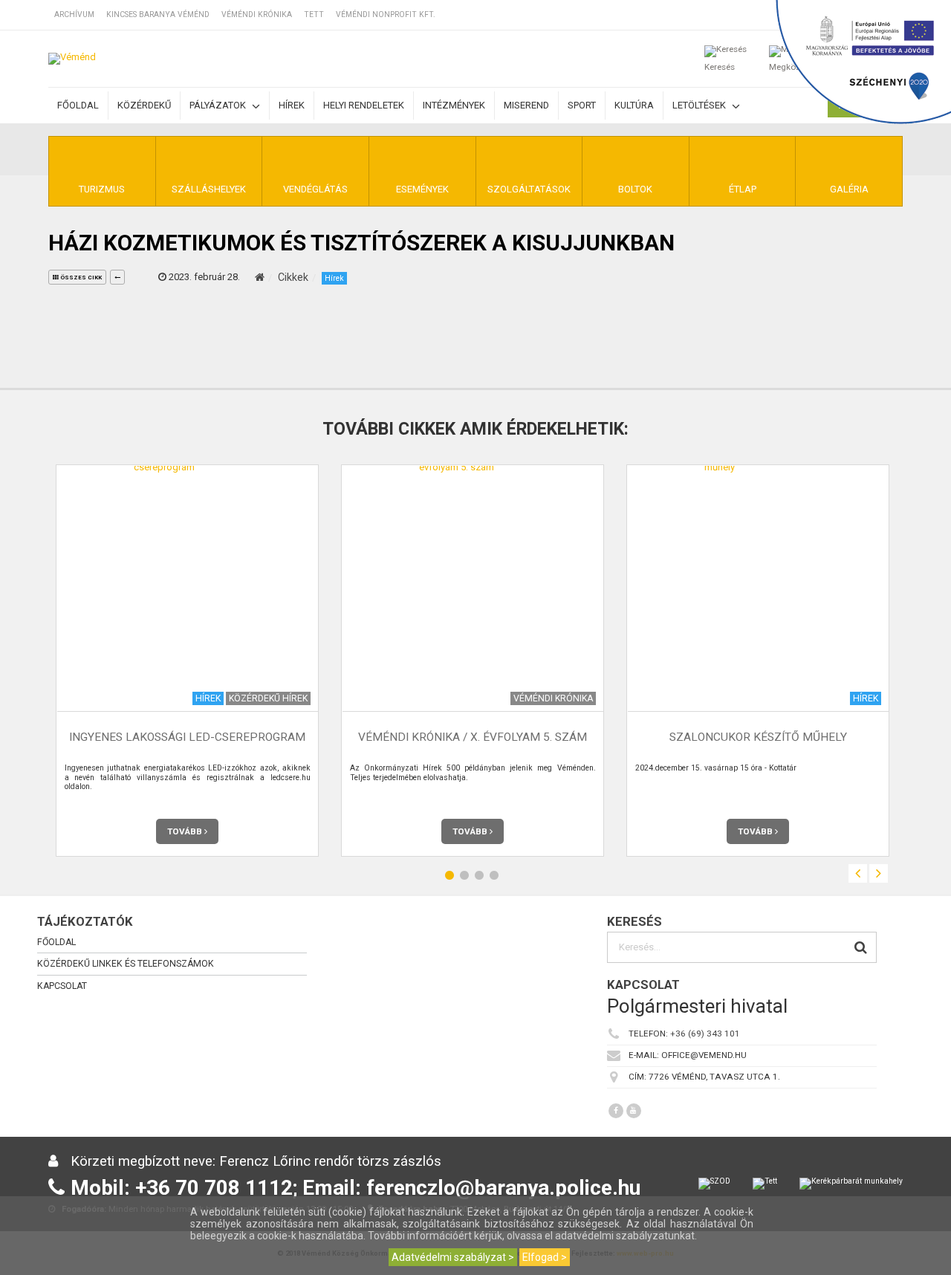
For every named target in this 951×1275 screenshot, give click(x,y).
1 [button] (449, 875)
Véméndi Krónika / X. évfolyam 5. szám (472, 737)
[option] (187, 660)
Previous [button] (857, 873)
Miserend (526, 105)
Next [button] (878, 873)
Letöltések (700, 105)
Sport (582, 105)
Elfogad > (544, 1257)
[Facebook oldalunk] (615, 1110)
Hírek (292, 105)
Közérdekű (144, 105)
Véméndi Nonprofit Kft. (385, 14)
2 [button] (464, 875)
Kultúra (634, 105)
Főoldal (78, 105)
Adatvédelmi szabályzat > (453, 1257)
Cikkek (293, 277)
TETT (314, 14)
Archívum (74, 14)
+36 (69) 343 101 (705, 1033)
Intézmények (454, 105)
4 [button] (494, 875)
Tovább (185, 831)
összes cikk (80, 277)
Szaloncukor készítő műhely (758, 737)
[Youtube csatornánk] (633, 1110)
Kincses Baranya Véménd (158, 14)
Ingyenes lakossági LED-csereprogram (187, 737)
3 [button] (479, 875)
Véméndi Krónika (256, 14)
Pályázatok (218, 105)
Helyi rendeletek (363, 105)
